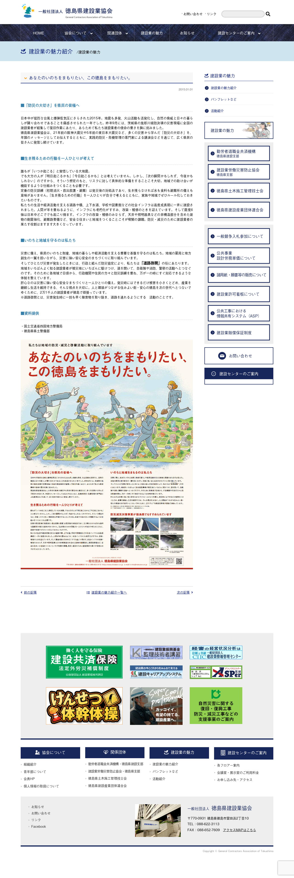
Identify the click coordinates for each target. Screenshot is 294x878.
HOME (38, 33)
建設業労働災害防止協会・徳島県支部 (114, 771)
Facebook (38, 826)
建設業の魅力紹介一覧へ (109, 592)
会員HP (29, 778)
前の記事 (30, 592)
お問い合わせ (193, 13)
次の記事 (183, 592)
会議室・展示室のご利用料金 (238, 772)
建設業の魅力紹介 (224, 87)
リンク (211, 13)
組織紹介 (30, 764)
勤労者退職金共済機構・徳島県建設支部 (115, 763)
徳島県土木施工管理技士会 (107, 778)
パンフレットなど (224, 99)
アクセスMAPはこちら (239, 829)
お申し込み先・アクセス (234, 779)
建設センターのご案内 (236, 33)
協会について (76, 33)
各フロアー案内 (228, 765)
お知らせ (187, 33)
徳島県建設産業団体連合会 (107, 785)
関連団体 (114, 33)
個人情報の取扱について (41, 785)
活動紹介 (217, 110)
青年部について (35, 771)
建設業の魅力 (152, 33)
